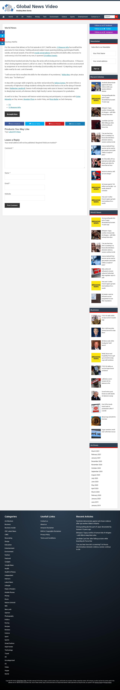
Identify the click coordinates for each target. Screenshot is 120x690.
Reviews (7, 630)
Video (7, 667)
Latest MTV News (15, 132)
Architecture (9, 521)
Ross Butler (54, 99)
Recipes (7, 626)
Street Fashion (9, 643)
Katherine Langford (17, 88)
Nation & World (10, 602)
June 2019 (94, 502)
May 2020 (94, 485)
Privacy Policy (45, 534)
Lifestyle (7, 585)
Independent (9, 575)
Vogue (7, 670)
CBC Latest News (10, 531)
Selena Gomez (59, 83)
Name (7, 173)
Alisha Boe (66, 75)
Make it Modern (10, 589)
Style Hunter (9, 647)
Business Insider (10, 528)
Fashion (7, 555)
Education (8, 545)
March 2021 (95, 451)
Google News (9, 565)
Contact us (95, 17)
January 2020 (96, 498)
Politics (29, 17)
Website (8, 194)
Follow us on (103, 25)
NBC (6, 606)
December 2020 (96, 461)
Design (7, 541)
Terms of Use (98, 682)
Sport (6, 636)
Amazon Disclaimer (47, 528)
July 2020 (94, 478)
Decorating (8, 538)
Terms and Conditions (48, 538)
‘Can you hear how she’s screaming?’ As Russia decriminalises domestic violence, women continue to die (93, 547)
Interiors (7, 579)
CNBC (7, 534)
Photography (9, 616)
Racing (7, 623)
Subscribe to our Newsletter (100, 47)
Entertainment (83, 17)
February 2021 (96, 454)
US (17, 17)
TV (9, 105)
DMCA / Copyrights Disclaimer (50, 531)
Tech (44, 17)
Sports (72, 17)
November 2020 (96, 464)
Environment (54, 17)
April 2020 (94, 488)
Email (7, 183)
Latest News (9, 582)
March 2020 (95, 492)
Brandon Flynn (29, 99)
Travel (7, 653)
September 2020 (96, 471)
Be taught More (12, 114)
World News (10, 28)
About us (43, 524)
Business (8, 524)
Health (7, 568)
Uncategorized (10, 660)
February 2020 (96, 495)
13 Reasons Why (14, 107)
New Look (8, 609)
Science (64, 17)
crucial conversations (42, 53)
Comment (9, 148)
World (11, 17)
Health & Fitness (10, 572)
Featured (8, 558)
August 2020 (95, 475)
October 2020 (96, 468)
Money (37, 17)
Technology (9, 650)
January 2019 (96, 505)
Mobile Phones (10, 592)
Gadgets (7, 562)
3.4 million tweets (50, 55)
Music (7, 599)
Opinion (7, 613)
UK (22, 17)
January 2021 (96, 458)
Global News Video (37, 6)
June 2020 (94, 481)
